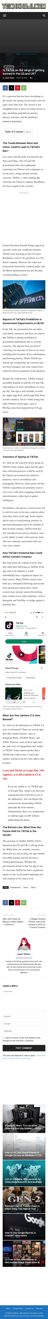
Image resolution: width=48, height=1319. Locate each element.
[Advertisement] (24, 36)
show (28, 132)
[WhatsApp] (23, 88)
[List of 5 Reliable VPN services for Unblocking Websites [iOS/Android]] (24, 1173)
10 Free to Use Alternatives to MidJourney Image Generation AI (22, 1261)
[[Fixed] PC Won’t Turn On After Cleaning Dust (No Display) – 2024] (24, 1118)
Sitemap (39, 1308)
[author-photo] (24, 950)
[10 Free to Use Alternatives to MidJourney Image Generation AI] (24, 1253)
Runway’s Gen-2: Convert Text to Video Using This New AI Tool (22, 1207)
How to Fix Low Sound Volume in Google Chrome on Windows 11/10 (23, 1154)
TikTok (33, 887)
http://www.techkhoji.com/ (24, 958)
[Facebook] (5, 88)
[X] (11, 88)
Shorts (25, 887)
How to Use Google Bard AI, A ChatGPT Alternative (20, 1234)
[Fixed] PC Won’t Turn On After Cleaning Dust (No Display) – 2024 (23, 1127)
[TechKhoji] (24, 6)
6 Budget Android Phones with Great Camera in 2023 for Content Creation (36, 923)
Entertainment (15, 887)
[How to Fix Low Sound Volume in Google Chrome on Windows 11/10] (24, 1146)
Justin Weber (10, 78)
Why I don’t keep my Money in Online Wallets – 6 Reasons (13, 922)
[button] (4, 15)
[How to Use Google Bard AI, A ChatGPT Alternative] (24, 1227)
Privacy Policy (18, 1308)
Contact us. (29, 1308)
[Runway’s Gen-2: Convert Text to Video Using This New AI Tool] (24, 1200)
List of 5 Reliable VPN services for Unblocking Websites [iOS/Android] (23, 1180)
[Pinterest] (17, 88)
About (8, 1308)
